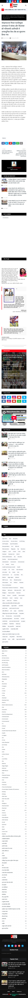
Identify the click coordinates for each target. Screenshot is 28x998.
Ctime (24, 551)
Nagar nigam (10, 577)
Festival (7, 564)
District (18, 554)
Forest (12, 564)
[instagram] (13, 1)
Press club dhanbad (6, 585)
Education (20, 556)
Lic (11, 574)
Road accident (11, 592)
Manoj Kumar (6, 38)
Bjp (18, 549)
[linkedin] (22, 946)
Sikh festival (5, 598)
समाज (9, 639)
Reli (24, 590)
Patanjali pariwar (17, 580)
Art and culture (14, 541)
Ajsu (10, 538)
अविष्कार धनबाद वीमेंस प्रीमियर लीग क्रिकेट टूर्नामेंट (11, 603)
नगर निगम (22, 618)
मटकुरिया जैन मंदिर (5, 629)
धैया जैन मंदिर (16, 618)
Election (4, 559)
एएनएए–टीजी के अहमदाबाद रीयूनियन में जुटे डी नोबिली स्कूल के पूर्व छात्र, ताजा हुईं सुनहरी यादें (17, 482)
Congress (4, 551)
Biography (13, 549)
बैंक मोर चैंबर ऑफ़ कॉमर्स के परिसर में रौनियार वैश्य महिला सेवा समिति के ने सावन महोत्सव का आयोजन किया (17, 491)
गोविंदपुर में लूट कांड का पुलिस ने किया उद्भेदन (9, 613)
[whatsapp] (19, 401)
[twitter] (10, 1)
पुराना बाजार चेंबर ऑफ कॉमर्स (14, 621)
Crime (19, 551)
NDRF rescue (5, 580)
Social (11, 598)
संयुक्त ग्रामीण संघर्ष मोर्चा (20, 639)
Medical (7, 15)
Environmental (21, 561)
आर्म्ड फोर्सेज (21, 605)
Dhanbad (4, 554)
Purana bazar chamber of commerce (10, 587)
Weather (15, 600)
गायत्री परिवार (20, 610)
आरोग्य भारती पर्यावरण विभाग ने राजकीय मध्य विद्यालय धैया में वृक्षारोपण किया (17, 499)
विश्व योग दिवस (19, 636)
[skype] (18, 1)
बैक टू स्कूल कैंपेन (11, 626)
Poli (11, 582)
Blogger (14, 995)
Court (9, 551)
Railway (4, 590)
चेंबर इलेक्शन (21, 613)
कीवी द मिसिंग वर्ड (5, 610)
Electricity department (12, 559)
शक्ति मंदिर (4, 639)
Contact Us (19, 991)
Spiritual (16, 598)
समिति (13, 639)
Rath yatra (10, 590)
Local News (16, 574)
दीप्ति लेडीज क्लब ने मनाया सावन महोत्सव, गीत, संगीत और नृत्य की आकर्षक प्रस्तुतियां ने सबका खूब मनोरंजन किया (14, 356)
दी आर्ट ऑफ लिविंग (17, 616)
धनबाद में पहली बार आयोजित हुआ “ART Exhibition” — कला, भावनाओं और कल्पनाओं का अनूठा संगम (13, 366)
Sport (3, 600)
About (13, 991)
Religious (4, 592)
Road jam (19, 592)
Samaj (3, 595)
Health (18, 567)
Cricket (14, 551)
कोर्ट (11, 610)
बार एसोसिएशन (4, 623)
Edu (15, 556)
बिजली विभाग (11, 623)
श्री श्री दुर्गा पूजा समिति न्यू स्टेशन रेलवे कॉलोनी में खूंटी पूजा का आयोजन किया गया (17, 474)
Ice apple (4, 569)
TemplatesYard (14, 994)
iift (9, 569)
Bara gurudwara (5, 546)
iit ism (13, 569)
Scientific (14, 595)
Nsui (11, 580)
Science (8, 595)
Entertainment (5, 561)
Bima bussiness (5, 549)
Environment (13, 561)
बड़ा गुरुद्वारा (23, 621)
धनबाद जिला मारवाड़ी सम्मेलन (7, 618)
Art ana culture (5, 541)
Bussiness (23, 549)
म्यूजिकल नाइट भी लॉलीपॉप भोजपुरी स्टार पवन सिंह (10, 634)
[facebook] (7, 1)
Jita (9, 572)
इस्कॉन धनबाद (4, 608)
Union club (9, 600)
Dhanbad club (11, 554)
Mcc (22, 574)
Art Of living (22, 541)
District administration (7, 556)
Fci (3, 564)
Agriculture (4, 538)
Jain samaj (4, 572)
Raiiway (21, 587)
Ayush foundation (14, 543)
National (17, 577)
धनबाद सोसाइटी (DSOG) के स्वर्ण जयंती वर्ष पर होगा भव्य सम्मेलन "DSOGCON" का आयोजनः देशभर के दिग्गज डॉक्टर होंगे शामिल (17, 203)
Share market (21, 595)
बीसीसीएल (4, 626)
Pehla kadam (5, 582)
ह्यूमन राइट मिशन (5, 641)
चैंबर (3, 616)
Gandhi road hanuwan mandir (8, 567)
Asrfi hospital (5, 543)
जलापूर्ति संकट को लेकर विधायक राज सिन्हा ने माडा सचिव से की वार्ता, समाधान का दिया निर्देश (17, 518)
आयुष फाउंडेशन (14, 605)
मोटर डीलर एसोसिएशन (6, 631)
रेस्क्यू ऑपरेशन (12, 636)
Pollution (21, 582)
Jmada (13, 572)
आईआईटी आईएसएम (5, 605)
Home (4, 15)
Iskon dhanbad (19, 569)
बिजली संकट (18, 623)
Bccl (12, 546)
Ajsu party (15, 538)
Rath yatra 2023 (17, 590)
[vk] (4, 401)
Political (15, 582)
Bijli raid (17, 546)
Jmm (18, 572)
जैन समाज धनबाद (9, 616)
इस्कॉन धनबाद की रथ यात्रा (14, 608)
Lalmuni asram (5, 574)
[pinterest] (15, 1)
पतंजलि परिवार (4, 621)
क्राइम (15, 610)
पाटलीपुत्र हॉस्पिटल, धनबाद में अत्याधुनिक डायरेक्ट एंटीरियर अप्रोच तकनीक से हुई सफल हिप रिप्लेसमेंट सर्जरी (17, 181)
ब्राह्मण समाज (18, 626)
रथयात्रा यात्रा (5, 636)
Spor (21, 598)
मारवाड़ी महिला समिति (14, 629)
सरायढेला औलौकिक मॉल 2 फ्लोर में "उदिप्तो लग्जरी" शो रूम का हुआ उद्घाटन (15, 10)
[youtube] (20, 1)
